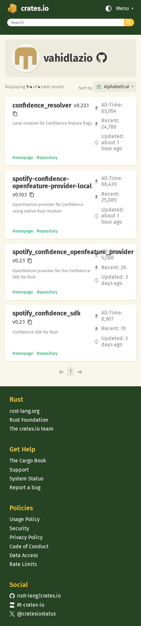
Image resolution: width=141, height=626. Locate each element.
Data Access (24, 555)
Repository (47, 157)
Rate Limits (23, 564)
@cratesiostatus (33, 614)
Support (19, 470)
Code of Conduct (29, 546)
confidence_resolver (41, 105)
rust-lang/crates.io (35, 596)
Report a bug (25, 487)
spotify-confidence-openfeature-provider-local (52, 182)
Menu (122, 8)
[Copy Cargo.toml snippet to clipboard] (15, 113)
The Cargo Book (28, 460)
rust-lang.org (24, 411)
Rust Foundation (29, 420)
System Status (26, 478)
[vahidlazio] (101, 58)
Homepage (22, 157)
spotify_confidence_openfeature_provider (73, 252)
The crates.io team (31, 429)
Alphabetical (116, 87)
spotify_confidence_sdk (46, 313)
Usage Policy (25, 519)
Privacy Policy (26, 537)
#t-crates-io (27, 605)
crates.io (35, 8)
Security (19, 528)
